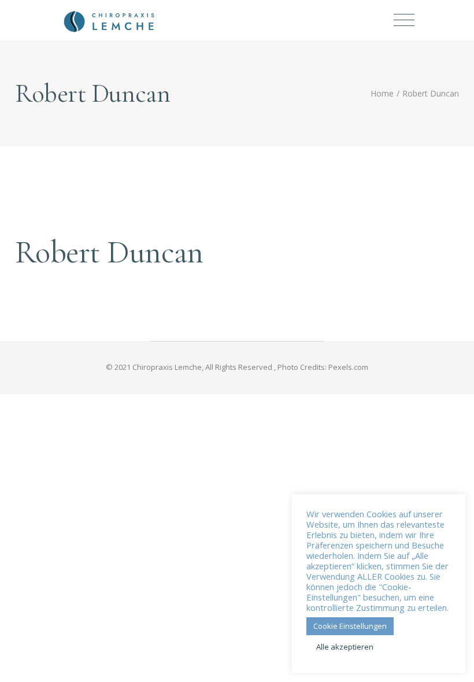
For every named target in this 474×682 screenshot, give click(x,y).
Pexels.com (348, 367)
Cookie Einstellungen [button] (350, 626)
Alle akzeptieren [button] (344, 647)
